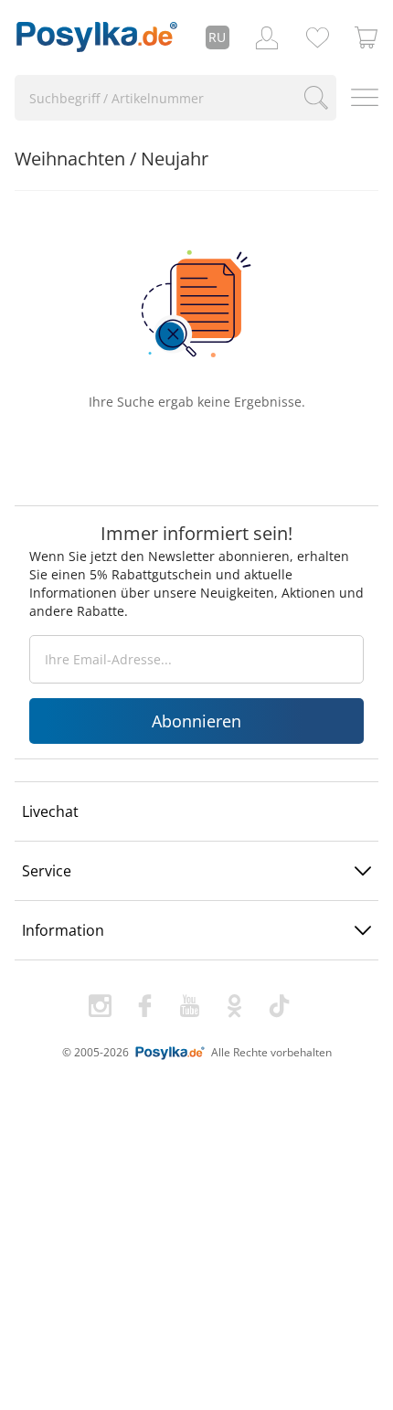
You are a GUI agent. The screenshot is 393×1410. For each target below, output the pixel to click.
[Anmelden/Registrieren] (266, 37)
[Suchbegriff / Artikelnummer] (316, 98)
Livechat (50, 811)
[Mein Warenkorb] (366, 37)
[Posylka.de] (97, 37)
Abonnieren (196, 721)
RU (217, 37)
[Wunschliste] (317, 37)
